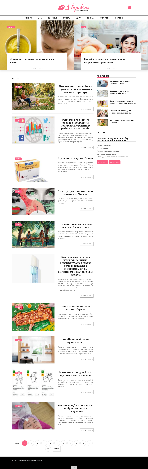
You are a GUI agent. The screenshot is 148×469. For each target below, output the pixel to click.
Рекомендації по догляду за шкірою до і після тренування (75, 408)
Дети (78, 18)
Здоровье (52, 18)
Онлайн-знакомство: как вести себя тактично (75, 225)
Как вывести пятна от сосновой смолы (119, 82)
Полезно (119, 18)
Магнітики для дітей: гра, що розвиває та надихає (75, 374)
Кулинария (104, 18)
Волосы (11, 27)
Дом (40, 18)
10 (83, 443)
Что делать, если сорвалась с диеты (122, 121)
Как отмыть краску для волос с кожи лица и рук (121, 111)
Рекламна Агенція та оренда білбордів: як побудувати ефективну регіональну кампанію (75, 124)
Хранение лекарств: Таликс (76, 158)
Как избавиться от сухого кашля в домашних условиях (123, 102)
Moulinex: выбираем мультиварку (76, 341)
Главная (28, 18)
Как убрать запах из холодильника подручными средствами (104, 60)
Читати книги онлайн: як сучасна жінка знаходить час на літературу (75, 89)
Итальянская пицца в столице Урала (76, 308)
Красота (67, 18)
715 (48, 449)
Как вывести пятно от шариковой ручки (120, 92)
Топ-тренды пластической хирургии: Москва (75, 192)
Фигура (90, 18)
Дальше (56, 449)
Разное (18, 87)
